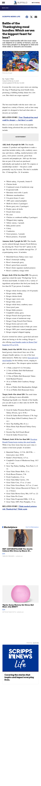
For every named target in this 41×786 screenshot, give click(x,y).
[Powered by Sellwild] (36, 643)
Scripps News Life (11, 17)
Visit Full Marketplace (32, 527)
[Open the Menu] (3, 2)
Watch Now (35, 2)
